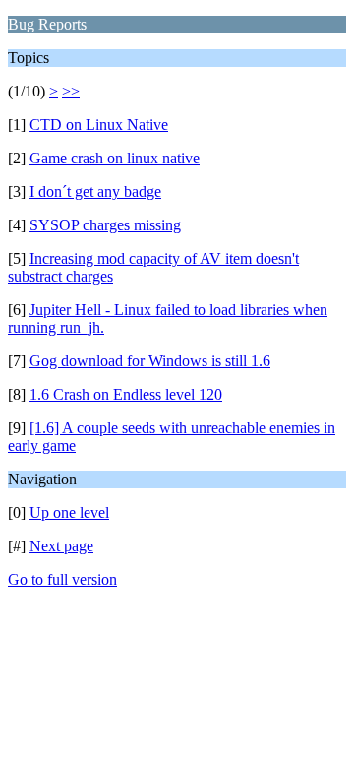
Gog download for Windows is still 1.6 (150, 360)
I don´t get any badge (95, 191)
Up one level (69, 512)
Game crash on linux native (115, 158)
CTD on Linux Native (99, 124)
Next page (61, 546)
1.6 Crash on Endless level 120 (126, 394)
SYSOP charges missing (105, 225)
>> (71, 91)
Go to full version (62, 579)
